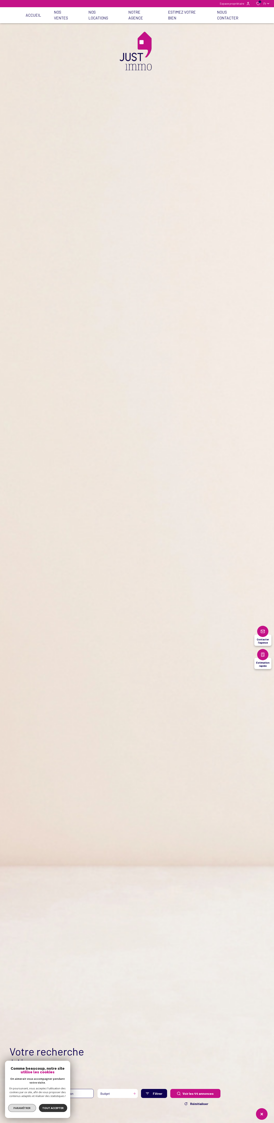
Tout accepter (53, 1108)
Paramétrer (22, 1108)
